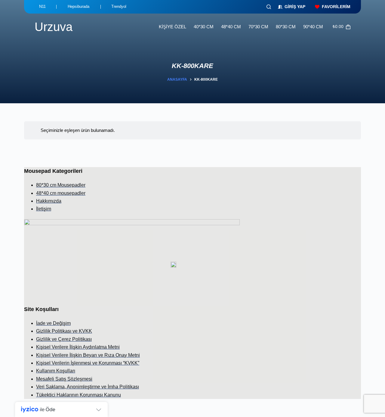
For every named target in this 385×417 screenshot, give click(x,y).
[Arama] (268, 7)
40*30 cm (204, 26)
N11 (42, 6)
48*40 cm (231, 26)
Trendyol (118, 6)
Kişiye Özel (172, 26)
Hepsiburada (78, 6)
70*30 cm (258, 26)
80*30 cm (286, 26)
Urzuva (53, 26)
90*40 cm (313, 26)
